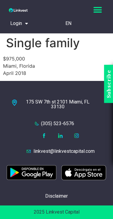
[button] (97, 10)
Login (16, 23)
